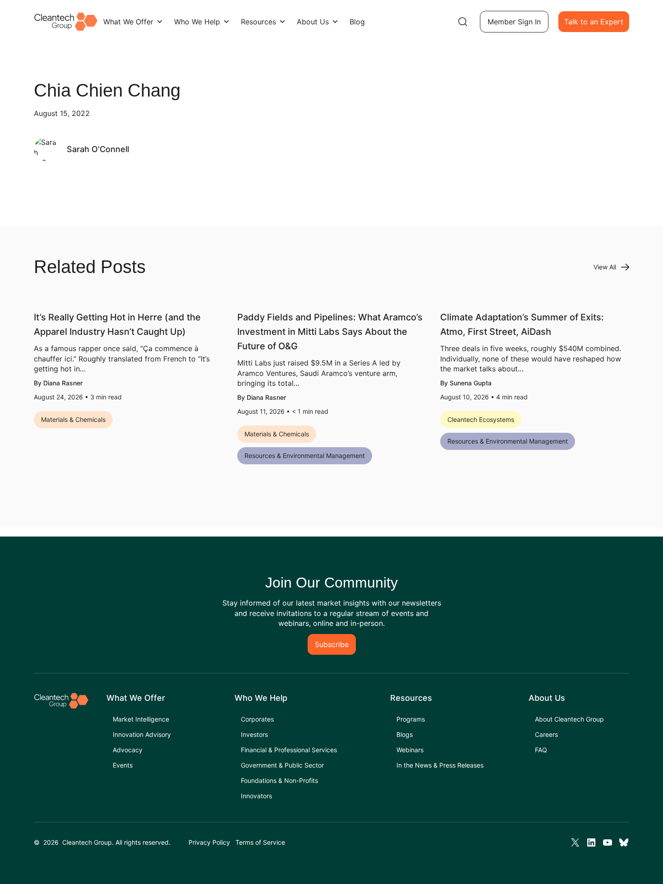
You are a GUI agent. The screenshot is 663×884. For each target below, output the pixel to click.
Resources (258, 21)
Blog (357, 21)
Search (463, 21)
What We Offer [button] (128, 21)
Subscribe (332, 644)
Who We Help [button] (197, 21)
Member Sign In (514, 21)
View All (605, 267)
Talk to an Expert (593, 21)
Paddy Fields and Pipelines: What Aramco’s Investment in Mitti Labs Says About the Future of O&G (330, 332)
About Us (313, 21)
